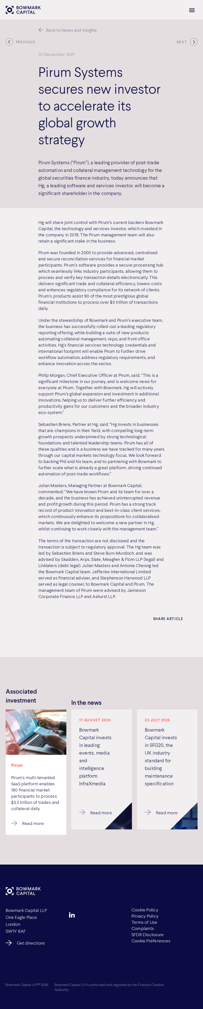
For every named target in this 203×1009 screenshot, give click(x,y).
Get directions (31, 943)
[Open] (192, 10)
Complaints (142, 928)
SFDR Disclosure (147, 934)
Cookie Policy (144, 909)
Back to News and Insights (71, 30)
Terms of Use (144, 922)
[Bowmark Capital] (23, 10)
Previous (25, 42)
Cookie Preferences (150, 940)
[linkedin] (72, 915)
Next (182, 42)
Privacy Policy (144, 916)
